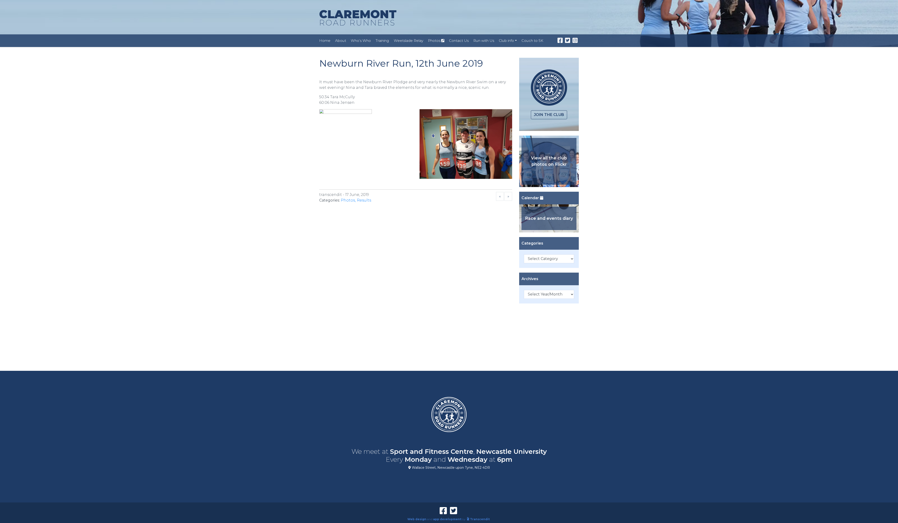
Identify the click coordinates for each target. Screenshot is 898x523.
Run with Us (483, 40)
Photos (434, 40)
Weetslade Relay (408, 40)
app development (447, 519)
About (340, 40)
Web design (416, 519)
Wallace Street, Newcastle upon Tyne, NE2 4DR (450, 467)
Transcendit (480, 519)
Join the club (549, 114)
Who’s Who (361, 40)
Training (382, 40)
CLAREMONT (358, 17)
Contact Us (459, 40)
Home (324, 40)
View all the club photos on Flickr (549, 160)
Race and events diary (549, 218)
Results (364, 200)
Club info (506, 40)
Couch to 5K (532, 40)
